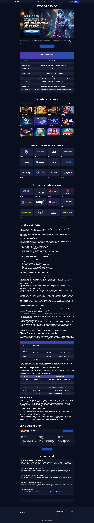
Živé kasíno (39, 103)
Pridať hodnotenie (68, 430)
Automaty (67, 103)
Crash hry (53, 103)
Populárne (26, 103)
